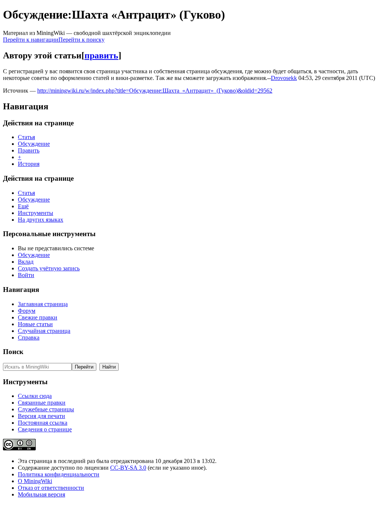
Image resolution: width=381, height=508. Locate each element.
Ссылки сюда (35, 396)
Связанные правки (41, 402)
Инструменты (35, 213)
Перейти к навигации (30, 39)
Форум (26, 311)
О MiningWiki (35, 481)
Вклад (25, 261)
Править (28, 150)
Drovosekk (284, 78)
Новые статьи (35, 324)
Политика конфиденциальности (58, 474)
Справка (28, 337)
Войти (26, 275)
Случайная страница (44, 331)
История (28, 164)
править (101, 55)
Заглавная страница (43, 304)
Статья (26, 137)
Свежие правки (37, 317)
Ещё (23, 206)
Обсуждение (34, 144)
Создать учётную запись (49, 268)
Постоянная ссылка (42, 422)
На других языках (40, 219)
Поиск (13, 352)
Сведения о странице (45, 429)
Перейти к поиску (81, 39)
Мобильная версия (41, 494)
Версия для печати (41, 416)
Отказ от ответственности (51, 488)
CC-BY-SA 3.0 (128, 467)
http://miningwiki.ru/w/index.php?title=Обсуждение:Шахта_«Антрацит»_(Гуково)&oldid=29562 (154, 90)
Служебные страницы (46, 409)
